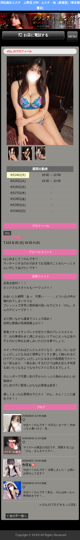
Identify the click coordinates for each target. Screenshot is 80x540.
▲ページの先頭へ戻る (63, 526)
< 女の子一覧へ (17, 516)
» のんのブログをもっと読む (58, 504)
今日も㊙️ (28, 464)
